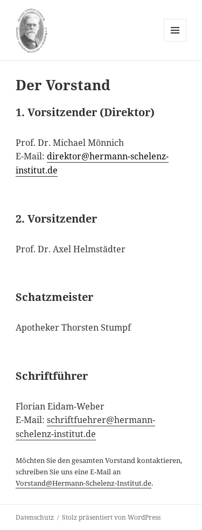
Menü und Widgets (175, 41)
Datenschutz (35, 517)
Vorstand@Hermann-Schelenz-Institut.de (83, 483)
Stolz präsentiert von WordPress (111, 517)
